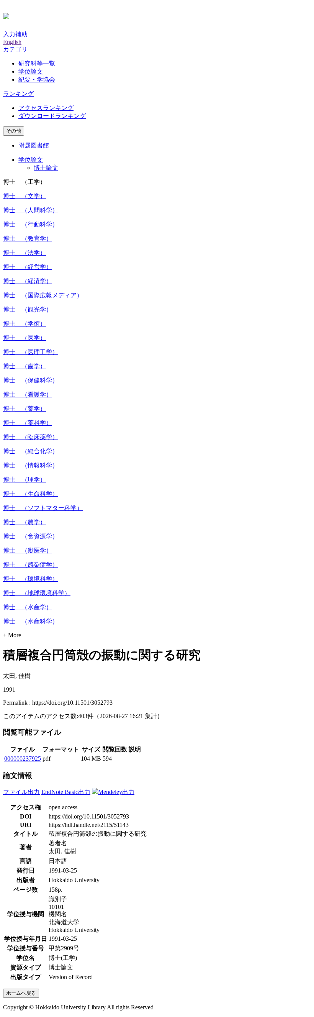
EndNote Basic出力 (65, 792)
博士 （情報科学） (30, 465)
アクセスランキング (46, 108)
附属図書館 (33, 145)
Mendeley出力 (116, 792)
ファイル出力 (21, 792)
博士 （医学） (24, 338)
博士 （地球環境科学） (36, 593)
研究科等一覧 (36, 63)
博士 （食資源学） (30, 536)
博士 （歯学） (24, 366)
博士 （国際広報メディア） (43, 295)
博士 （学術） (24, 323)
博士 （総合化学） (30, 451)
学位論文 (30, 71)
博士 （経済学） (27, 281)
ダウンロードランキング (52, 116)
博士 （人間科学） (30, 210)
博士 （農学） (24, 522)
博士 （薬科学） (27, 423)
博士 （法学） (24, 252)
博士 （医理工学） (30, 352)
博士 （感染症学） (30, 564)
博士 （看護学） (27, 394)
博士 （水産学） (27, 607)
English (12, 42)
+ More (12, 635)
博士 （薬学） (24, 408)
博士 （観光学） (27, 309)
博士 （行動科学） (30, 224)
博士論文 (46, 167)
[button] (15, 49)
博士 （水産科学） (30, 621)
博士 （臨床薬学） (30, 437)
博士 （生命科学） (30, 493)
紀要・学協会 (36, 79)
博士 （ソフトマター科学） (43, 508)
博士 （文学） (24, 196)
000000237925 (22, 758)
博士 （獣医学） (27, 550)
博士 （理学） (24, 479)
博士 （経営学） (27, 267)
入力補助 (15, 34)
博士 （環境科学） (30, 579)
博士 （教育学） (27, 238)
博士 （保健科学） (30, 380)
